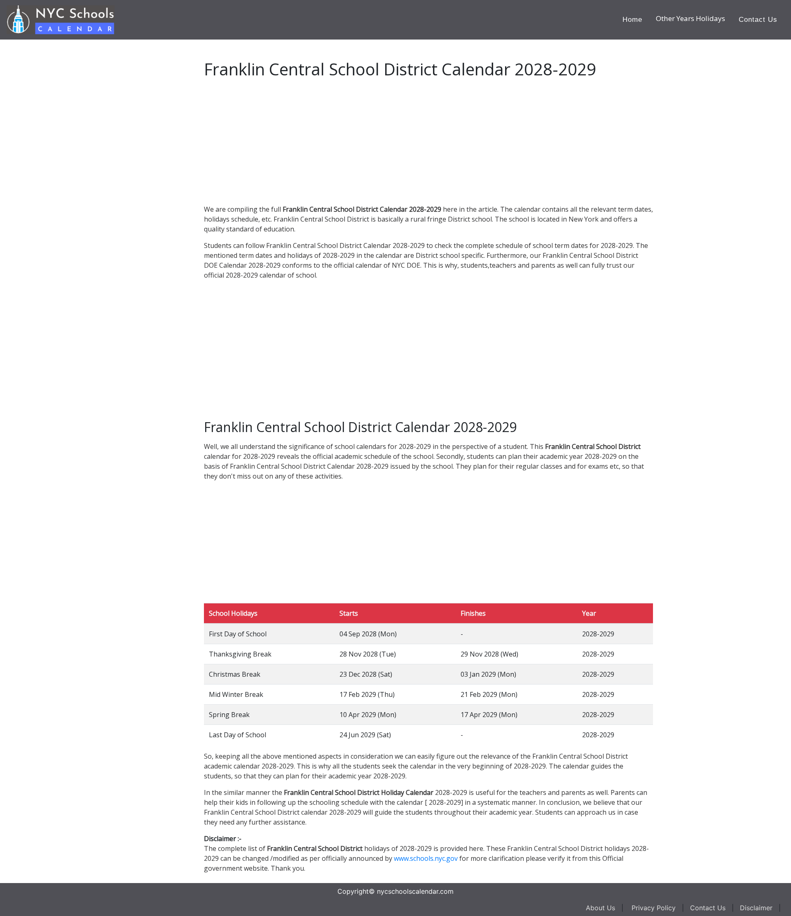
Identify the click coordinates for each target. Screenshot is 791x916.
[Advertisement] (68, 163)
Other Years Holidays (690, 18)
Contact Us (758, 19)
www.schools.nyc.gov (426, 858)
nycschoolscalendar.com (415, 891)
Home (632, 19)
